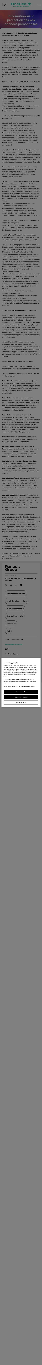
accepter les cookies (21, 697)
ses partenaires (15, 665)
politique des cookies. (29, 686)
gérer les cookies (21, 702)
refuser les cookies (21, 692)
